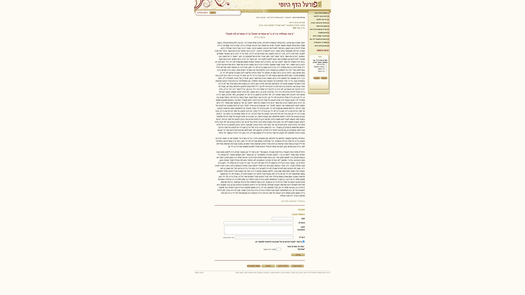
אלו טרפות (321, 64)
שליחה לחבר (283, 266)
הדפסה (268, 266)
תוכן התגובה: (301, 228)
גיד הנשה (321, 69)
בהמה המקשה (319, 67)
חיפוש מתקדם (202, 12)
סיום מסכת (322, 33)
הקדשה (266, 273)
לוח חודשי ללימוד (320, 16)
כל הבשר (321, 71)
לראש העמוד (297, 266)
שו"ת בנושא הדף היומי (318, 29)
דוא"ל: (302, 237)
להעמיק (288, 17)
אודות (300, 273)
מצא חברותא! (322, 26)
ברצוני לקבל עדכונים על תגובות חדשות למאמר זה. (278, 242)
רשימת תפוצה (275, 273)
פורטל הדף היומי (298, 17)
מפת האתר (239, 273)
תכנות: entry (199, 273)
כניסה (326, 50)
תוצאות (316, 78)
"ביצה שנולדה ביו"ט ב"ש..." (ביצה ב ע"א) (270, 17)
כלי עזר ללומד (321, 19)
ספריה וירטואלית (320, 42)
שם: (303, 218)
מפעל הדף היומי (321, 13)
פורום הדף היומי (320, 46)
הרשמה (320, 50)
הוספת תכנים (285, 273)
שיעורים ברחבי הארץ (319, 23)
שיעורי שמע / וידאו (320, 36)
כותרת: (301, 223)
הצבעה (324, 78)
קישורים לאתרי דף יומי (318, 39)
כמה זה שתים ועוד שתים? (295, 247)
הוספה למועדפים (253, 266)
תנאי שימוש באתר (250, 273)
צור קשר (294, 273)
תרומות (260, 273)
